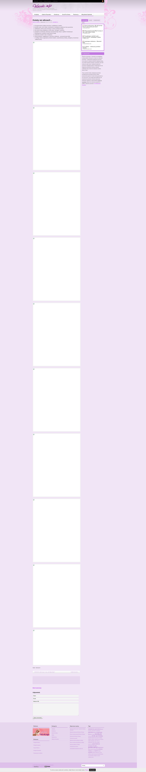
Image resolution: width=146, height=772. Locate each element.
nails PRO (96, 740)
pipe (96, 745)
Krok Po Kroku (65, 15)
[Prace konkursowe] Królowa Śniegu (77, 734)
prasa (100, 749)
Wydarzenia (54, 737)
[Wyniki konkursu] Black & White (76, 740)
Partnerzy (75, 15)
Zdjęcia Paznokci (55, 739)
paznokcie (96, 744)
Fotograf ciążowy (36, 745)
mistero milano (91, 739)
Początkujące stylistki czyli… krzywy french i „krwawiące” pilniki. (92, 36)
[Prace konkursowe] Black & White (77, 742)
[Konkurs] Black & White (75, 744)
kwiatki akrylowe (91, 737)
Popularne (84, 20)
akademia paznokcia (94, 729)
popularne (100, 747)
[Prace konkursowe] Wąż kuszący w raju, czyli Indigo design (93, 31)
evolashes (98, 730)
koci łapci (93, 734)
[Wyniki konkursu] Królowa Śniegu (77, 732)
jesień (89, 734)
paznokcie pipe (91, 745)
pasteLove (90, 744)
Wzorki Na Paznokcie (42, 6)
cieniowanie (93, 730)
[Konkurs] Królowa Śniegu (75, 736)
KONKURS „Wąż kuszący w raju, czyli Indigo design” (44, 672)
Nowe (90, 20)
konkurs (98, 734)
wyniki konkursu (95, 752)
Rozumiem (92, 770)
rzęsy (90, 751)
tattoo (99, 750)
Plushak (50, 22)
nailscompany (91, 740)
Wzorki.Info (35, 1)
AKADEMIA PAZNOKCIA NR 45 (76, 748)
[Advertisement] (56, 680)
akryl (102, 729)
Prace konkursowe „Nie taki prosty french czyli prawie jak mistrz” (92, 26)
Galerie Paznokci (47, 1)
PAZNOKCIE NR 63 (74, 746)
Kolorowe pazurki (73, 738)
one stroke (97, 742)
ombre (93, 742)
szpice (96, 751)
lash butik (97, 737)
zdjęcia (95, 755)
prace (89, 749)
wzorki (98, 754)
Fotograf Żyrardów (37, 750)
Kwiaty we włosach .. (42, 20)
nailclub (96, 739)
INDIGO (94, 732)
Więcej (86, 770)
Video (53, 735)
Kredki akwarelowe (75, 672)
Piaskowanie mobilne (37, 753)
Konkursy (56, 14)
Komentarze (97, 20)
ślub (92, 757)
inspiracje (99, 732)
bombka (89, 730)
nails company (100, 739)
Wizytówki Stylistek (87, 14)
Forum (41, 1)
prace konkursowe (94, 749)
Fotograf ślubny (36, 742)
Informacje (55, 1)
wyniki (90, 752)
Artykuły (36, 14)
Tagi (83, 22)
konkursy (90, 736)
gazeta (90, 732)
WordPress (36, 766)
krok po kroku (97, 736)
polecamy (93, 747)
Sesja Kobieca (36, 747)
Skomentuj (55, 22)
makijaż (100, 737)
